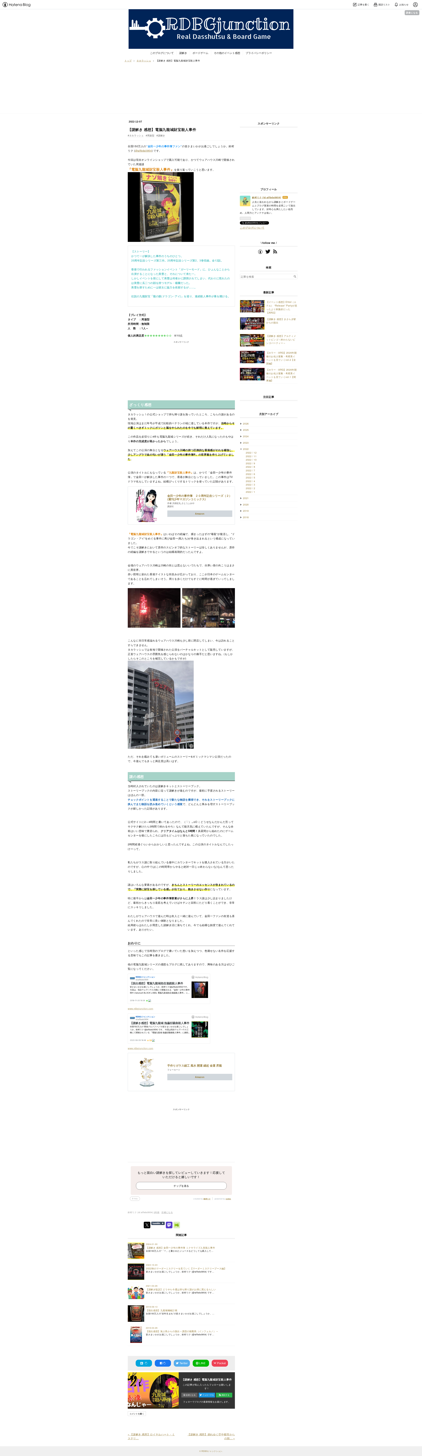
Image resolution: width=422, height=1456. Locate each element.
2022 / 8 (250, 466)
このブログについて (162, 53)
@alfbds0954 (143, 151)
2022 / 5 (250, 477)
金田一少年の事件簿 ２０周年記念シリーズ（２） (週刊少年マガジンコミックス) (199, 497)
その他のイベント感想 (227, 53)
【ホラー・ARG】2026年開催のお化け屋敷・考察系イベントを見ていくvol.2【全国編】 (281, 358)
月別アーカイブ (268, 414)
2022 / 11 (251, 456)
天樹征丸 (176, 503)
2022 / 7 (250, 470)
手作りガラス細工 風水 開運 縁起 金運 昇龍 (194, 1065)
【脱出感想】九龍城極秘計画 (161, 1310)
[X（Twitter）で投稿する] (147, 1225)
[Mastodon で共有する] (169, 1225)
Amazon (199, 513)
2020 (246, 504)
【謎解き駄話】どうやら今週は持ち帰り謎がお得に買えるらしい (181, 1289)
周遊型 (150, 135)
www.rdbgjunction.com (140, 1008)
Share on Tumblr (158, 1223)
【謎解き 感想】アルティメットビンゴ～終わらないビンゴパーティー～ (281, 339)
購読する (225, 1395)
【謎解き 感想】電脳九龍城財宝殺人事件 (162, 129)
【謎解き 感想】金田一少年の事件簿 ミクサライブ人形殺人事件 (180, 1247)
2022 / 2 (250, 488)
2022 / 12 (251, 452)
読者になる (412, 12)
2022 (246, 449)
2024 (246, 436)
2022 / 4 (250, 481)
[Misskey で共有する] (176, 1225)
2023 (246, 442)
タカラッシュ (136, 135)
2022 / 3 (250, 484)
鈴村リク (207, 1199)
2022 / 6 (250, 474)
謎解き (183, 53)
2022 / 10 (251, 459)
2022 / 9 (250, 463)
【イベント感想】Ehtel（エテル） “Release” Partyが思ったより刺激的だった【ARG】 (281, 307)
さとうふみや (187, 503)
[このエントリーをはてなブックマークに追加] (144, 1363)
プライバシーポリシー (259, 53)
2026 (246, 423)
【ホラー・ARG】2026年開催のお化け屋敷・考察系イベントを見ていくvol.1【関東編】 (281, 375)
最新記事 (268, 292)
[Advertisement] (211, 87)
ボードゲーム (200, 53)
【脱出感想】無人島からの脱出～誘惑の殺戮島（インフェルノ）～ (182, 1331)
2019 (246, 510)
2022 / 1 (250, 491)
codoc (228, 1199)
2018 (246, 517)
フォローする (208, 1395)
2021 (246, 498)
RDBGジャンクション (211, 12)
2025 (246, 429)
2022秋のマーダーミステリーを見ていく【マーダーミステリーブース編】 (186, 1268)
